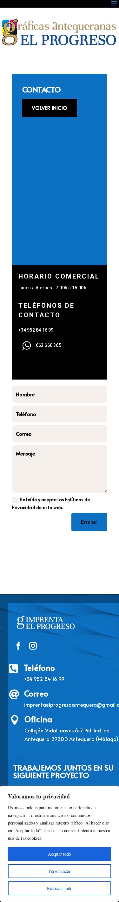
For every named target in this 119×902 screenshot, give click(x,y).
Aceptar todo (59, 854)
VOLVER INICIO (50, 107)
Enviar (89, 522)
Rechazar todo (59, 888)
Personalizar (59, 871)
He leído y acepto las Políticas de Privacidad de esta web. (51, 503)
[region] (59, 844)
